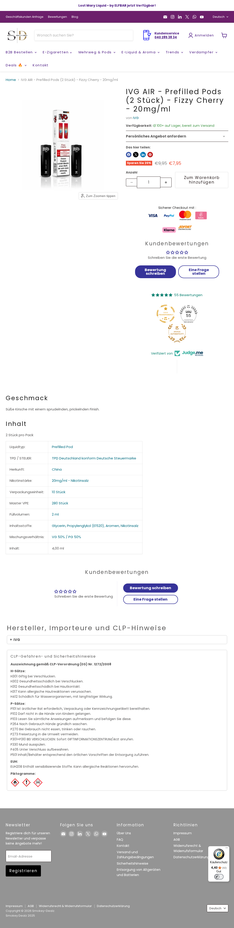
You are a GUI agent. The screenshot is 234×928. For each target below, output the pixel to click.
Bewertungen (57, 16)
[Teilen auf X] (135, 154)
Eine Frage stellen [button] (199, 271)
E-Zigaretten (56, 52)
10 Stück (58, 492)
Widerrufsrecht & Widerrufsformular (65, 906)
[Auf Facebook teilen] (128, 154)
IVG (136, 117)
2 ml (55, 514)
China (57, 469)
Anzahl (131, 172)
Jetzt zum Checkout (177, 197)
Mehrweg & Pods (96, 52)
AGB (176, 839)
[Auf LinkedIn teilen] (143, 154)
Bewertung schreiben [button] (155, 271)
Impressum (182, 833)
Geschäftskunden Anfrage (24, 16)
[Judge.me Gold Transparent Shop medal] (166, 314)
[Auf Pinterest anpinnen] (150, 154)
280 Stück (60, 503)
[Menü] (226, 849)
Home (11, 80)
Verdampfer (202, 52)
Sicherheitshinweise (132, 863)
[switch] (218, 876)
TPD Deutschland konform (74, 458)
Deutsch (219, 17)
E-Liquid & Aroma (139, 52)
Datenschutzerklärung (191, 857)
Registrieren (23, 871)
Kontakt (41, 65)
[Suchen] (127, 35)
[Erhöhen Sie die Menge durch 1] (166, 182)
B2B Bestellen (20, 52)
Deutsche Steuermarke (116, 458)
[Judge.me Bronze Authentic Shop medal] (177, 333)
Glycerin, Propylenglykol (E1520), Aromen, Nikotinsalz (95, 525)
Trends (173, 52)
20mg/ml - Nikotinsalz (70, 480)
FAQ (120, 839)
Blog (75, 16)
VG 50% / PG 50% (66, 536)
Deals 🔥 (15, 65)
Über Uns (124, 833)
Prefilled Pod (62, 446)
